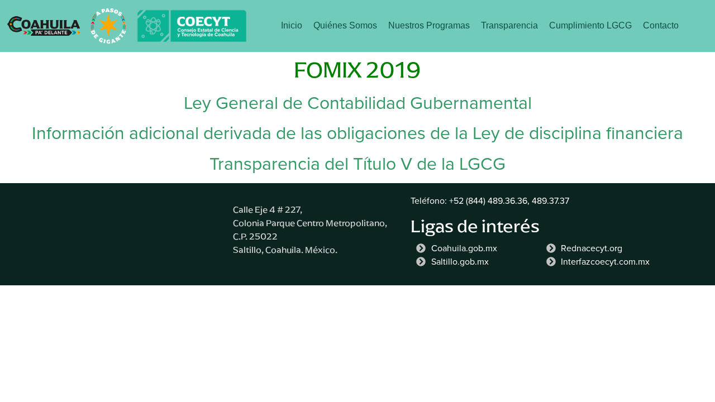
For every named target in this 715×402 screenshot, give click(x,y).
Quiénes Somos (345, 25)
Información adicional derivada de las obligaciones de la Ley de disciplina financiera (357, 132)
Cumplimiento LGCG (590, 25)
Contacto (661, 25)
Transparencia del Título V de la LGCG (357, 163)
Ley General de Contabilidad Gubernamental (358, 102)
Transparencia (509, 25)
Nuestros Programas (429, 25)
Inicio (291, 25)
